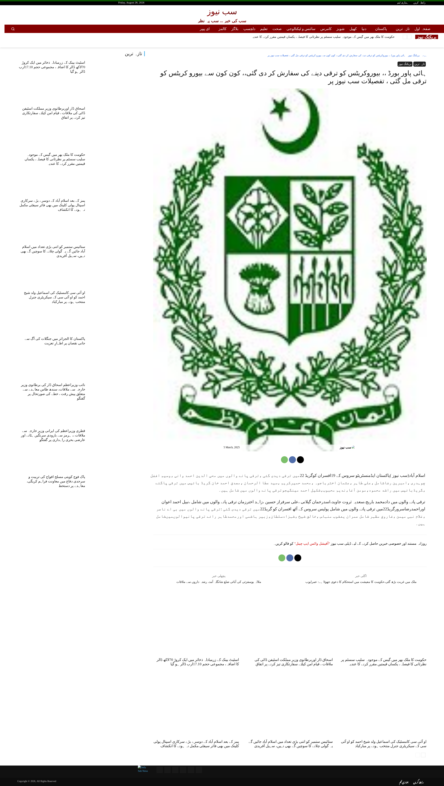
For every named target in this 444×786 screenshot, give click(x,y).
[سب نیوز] (354, 447)
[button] (13, 29)
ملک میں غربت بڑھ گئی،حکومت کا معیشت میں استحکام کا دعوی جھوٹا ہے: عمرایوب (361, 582)
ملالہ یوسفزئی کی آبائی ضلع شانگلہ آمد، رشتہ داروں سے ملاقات (218, 582)
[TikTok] (36, 3)
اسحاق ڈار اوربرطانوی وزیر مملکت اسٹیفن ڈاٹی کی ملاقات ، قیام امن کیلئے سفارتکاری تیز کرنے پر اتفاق (53, 113)
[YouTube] (11, 3)
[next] (405, 37)
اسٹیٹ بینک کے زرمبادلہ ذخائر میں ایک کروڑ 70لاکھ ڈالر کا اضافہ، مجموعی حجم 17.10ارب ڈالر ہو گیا (52, 67)
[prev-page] (418, 755)
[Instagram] (29, 3)
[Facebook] (17, 3)
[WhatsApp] (284, 459)
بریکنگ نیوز (414, 55)
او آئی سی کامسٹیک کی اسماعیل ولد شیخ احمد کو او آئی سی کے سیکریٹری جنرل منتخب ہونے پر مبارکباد (54, 297)
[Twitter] (23, 3)
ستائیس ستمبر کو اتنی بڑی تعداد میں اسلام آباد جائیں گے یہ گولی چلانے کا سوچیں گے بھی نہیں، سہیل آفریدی (53, 251)
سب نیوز (345, 447)
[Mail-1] (167, 770)
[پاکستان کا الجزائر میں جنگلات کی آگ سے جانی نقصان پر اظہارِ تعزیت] (118, 356)
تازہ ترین (133, 53)
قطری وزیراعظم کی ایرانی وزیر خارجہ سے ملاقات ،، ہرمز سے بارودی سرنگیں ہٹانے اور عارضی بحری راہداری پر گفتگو (53, 435)
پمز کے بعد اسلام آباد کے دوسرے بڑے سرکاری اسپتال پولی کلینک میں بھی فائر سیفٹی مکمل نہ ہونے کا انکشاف (323, 37)
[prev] (409, 37)
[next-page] (423, 755)
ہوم (424, 55)
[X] (300, 459)
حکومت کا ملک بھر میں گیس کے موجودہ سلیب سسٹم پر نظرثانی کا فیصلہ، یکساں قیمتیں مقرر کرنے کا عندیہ (55, 159)
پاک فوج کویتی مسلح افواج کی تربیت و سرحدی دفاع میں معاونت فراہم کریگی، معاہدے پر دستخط (56, 481)
